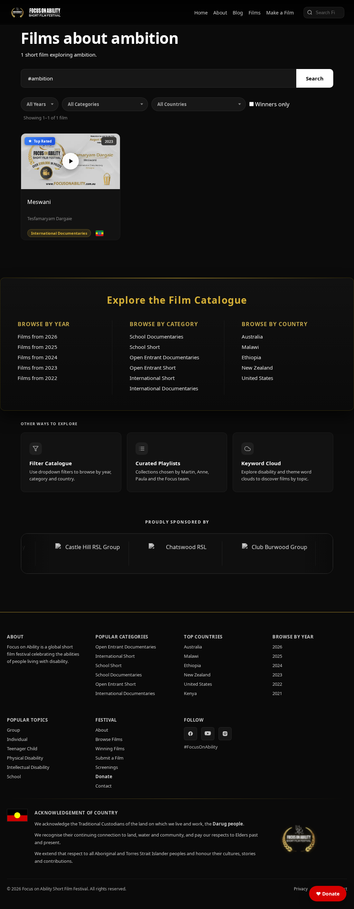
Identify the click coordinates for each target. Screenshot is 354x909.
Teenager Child (22, 748)
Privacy (301, 889)
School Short (145, 346)
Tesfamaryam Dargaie (49, 218)
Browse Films (108, 739)
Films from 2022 (37, 377)
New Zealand (257, 367)
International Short (152, 377)
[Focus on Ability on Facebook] (190, 733)
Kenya (190, 693)
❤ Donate (327, 893)
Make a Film (280, 12)
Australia (252, 336)
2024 (277, 665)
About (220, 12)
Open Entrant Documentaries (164, 357)
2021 (277, 693)
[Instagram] (225, 733)
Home (201, 12)
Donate (103, 776)
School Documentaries (156, 336)
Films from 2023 (37, 367)
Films (255, 12)
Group (13, 730)
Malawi (250, 346)
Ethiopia (251, 357)
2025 (277, 656)
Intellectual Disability (28, 767)
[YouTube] (207, 733)
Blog (238, 12)
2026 (277, 647)
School (14, 776)
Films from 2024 (37, 357)
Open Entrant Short (153, 367)
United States (257, 377)
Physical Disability (25, 758)
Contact (103, 786)
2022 (277, 684)
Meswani (39, 202)
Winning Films (109, 748)
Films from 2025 (37, 346)
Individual (17, 739)
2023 (109, 141)
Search (315, 78)
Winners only (271, 104)
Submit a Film (109, 758)
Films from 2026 (37, 336)
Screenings (106, 767)
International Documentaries (164, 388)
